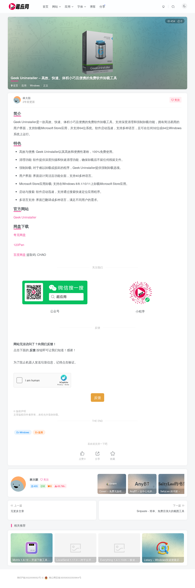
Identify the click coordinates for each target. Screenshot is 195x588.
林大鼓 (27, 98)
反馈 (97, 397)
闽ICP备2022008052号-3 (30, 577)
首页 (15, 85)
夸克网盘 (20, 235)
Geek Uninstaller (25, 217)
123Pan (19, 244)
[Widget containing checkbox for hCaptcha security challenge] (42, 380)
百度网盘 (20, 254)
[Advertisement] (98, 45)
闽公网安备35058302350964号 (64, 577)
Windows (35, 85)
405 (36, 486)
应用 (24, 85)
